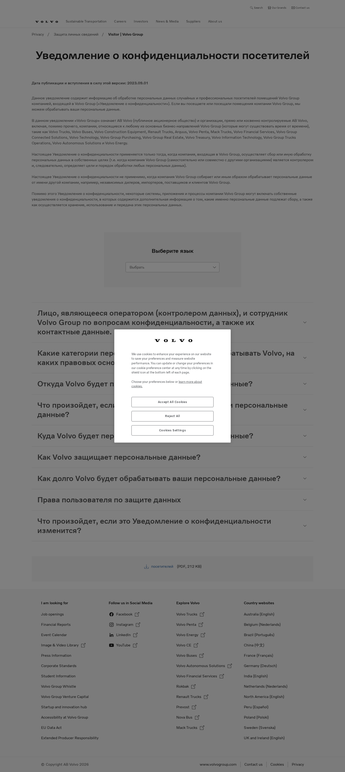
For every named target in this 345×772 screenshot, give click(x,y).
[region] (172, 386)
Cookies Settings (172, 430)
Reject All (172, 416)
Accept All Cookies (172, 402)
